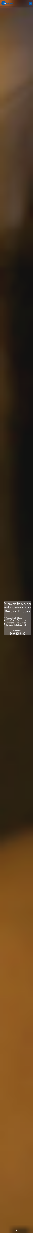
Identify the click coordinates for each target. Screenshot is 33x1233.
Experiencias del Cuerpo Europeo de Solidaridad (16, 624)
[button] (30, 3)
